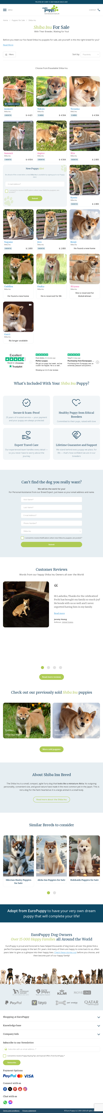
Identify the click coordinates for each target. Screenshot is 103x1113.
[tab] (42, 667)
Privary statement (29, 1110)
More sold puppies (52, 749)
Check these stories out (65, 952)
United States (67, 622)
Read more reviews (51, 677)
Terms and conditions (11, 1110)
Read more (59, 613)
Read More (8, 45)
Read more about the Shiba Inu (51, 799)
